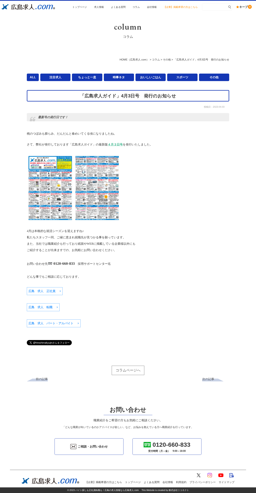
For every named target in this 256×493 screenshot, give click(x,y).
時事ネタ (119, 77)
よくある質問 (151, 482)
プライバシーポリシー (202, 482)
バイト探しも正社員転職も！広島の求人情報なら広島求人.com (107, 490)
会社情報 (167, 482)
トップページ (133, 482)
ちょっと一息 (87, 77)
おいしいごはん (150, 77)
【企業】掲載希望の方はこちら (103, 482)
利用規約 (181, 482)
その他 (214, 77)
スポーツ (182, 77)
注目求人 (55, 77)
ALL (33, 77)
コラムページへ (128, 370)
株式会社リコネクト (179, 490)
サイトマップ (226, 482)
